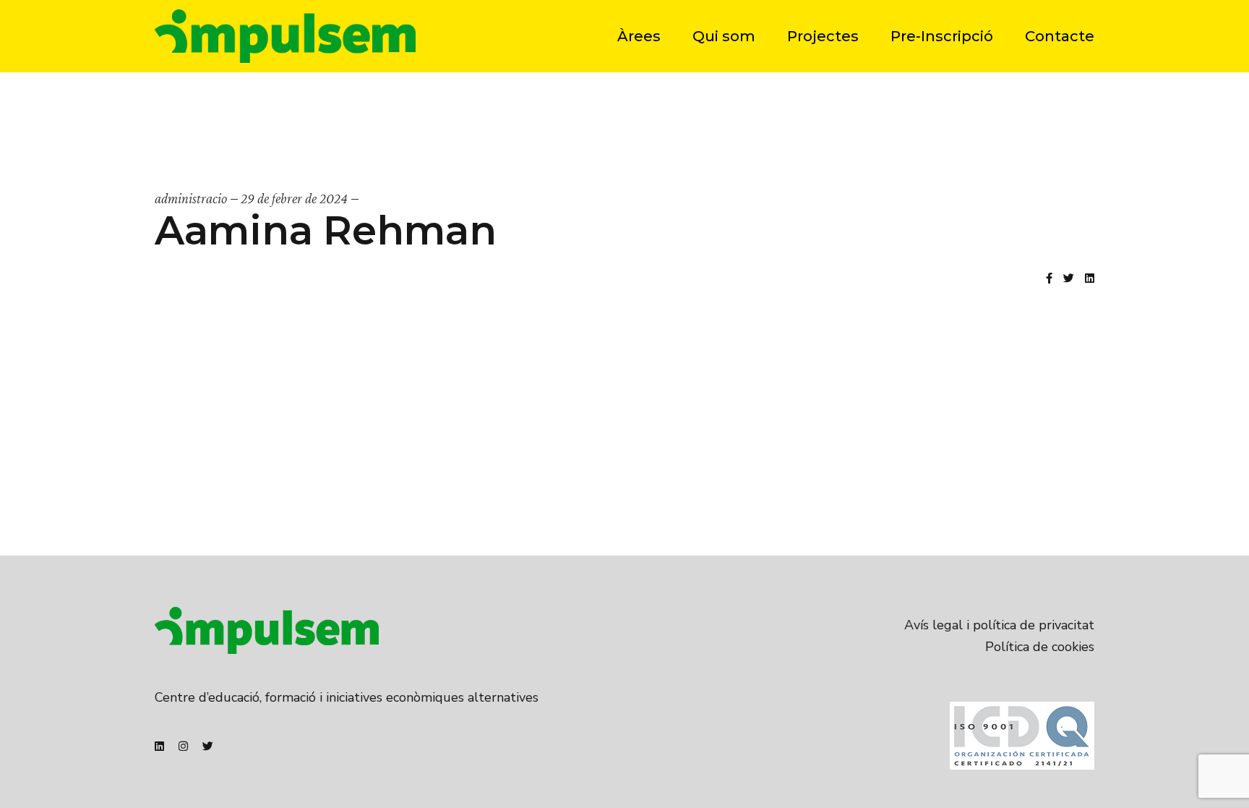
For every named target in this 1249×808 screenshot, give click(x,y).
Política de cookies (1039, 646)
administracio (191, 198)
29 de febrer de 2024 (294, 198)
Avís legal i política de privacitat (999, 625)
